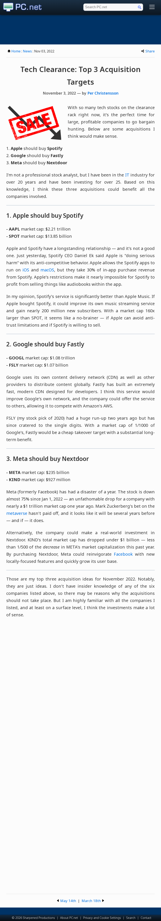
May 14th (68, 900)
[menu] (152, 7)
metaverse (16, 513)
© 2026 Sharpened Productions (33, 918)
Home (16, 51)
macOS (47, 270)
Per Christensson (102, 93)
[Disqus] (80, 682)
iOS (25, 270)
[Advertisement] (80, 29)
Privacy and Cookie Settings (102, 918)
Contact (146, 918)
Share (150, 51)
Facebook (123, 554)
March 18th (91, 900)
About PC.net (69, 918)
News (27, 51)
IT (127, 175)
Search (130, 918)
